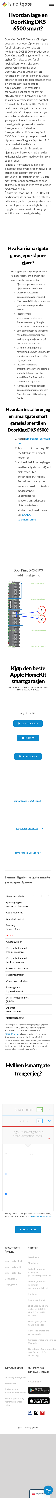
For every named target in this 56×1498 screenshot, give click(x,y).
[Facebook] (30, 1413)
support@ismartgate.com (40, 1216)
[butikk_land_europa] (28, 743)
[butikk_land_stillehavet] (28, 762)
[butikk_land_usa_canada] (28, 729)
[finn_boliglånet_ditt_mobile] (28, 1080)
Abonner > (35, 1381)
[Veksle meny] (51, 4)
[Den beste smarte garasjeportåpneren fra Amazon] (28, 784)
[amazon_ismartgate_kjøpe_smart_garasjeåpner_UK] (28, 836)
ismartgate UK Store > (28, 852)
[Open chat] (48, 1490)
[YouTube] (42, 1413)
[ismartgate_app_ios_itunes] (39, 1400)
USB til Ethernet (12, 1034)
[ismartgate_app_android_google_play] (39, 1390)
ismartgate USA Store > (28, 800)
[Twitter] (36, 1413)
